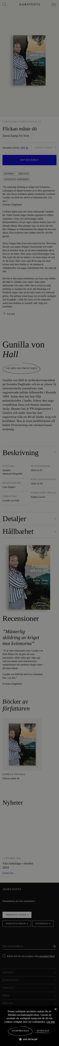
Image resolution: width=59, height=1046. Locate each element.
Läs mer (51, 1021)
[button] (29, 1039)
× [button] (55, 1009)
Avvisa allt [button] (43, 1031)
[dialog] (29, 523)
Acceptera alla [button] (20, 1031)
